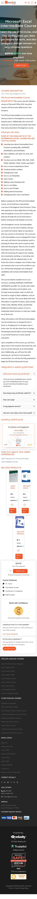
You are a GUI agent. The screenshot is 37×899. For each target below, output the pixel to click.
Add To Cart (21, 65)
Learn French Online (8, 671)
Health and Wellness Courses (11, 718)
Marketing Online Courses (10, 722)
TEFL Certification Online (9, 707)
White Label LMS (6, 746)
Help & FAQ (5, 761)
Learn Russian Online (8, 678)
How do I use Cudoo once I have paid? (17, 413)
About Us (4, 743)
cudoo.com (18, 860)
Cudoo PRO (5, 750)
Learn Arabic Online (8, 675)
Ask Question (9, 649)
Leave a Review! (6, 765)
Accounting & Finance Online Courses (14, 711)
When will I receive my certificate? (16, 374)
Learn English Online (8, 667)
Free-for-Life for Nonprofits (10, 772)
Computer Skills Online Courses (12, 733)
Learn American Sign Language (12, 664)
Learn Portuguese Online (9, 693)
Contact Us (5, 769)
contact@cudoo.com (10, 797)
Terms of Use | (14, 888)
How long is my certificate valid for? (17, 393)
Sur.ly (21, 865)
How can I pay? (9, 400)
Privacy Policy (23, 888)
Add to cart (12, 510)
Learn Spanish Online (8, 689)
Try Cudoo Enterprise (10, 634)
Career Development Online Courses (14, 714)
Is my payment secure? (12, 406)
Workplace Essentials (8, 703)
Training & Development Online (11, 729)
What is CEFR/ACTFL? (8, 754)
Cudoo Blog (5, 757)
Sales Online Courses (8, 725)
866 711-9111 (7, 791)
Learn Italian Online (7, 686)
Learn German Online (8, 682)
